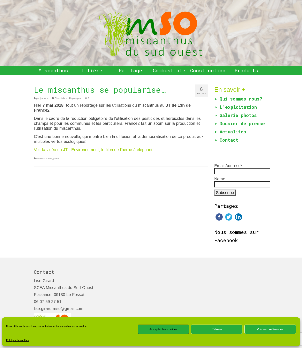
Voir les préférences (270, 329)
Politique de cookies (17, 340)
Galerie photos (238, 115)
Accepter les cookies (163, 329)
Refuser (216, 329)
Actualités (233, 132)
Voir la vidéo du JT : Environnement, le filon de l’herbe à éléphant (93, 149)
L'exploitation (238, 107)
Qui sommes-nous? (241, 99)
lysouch (44, 98)
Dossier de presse (242, 123)
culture (49, 158)
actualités (40, 158)
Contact (229, 140)
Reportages (75, 98)
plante (56, 158)
